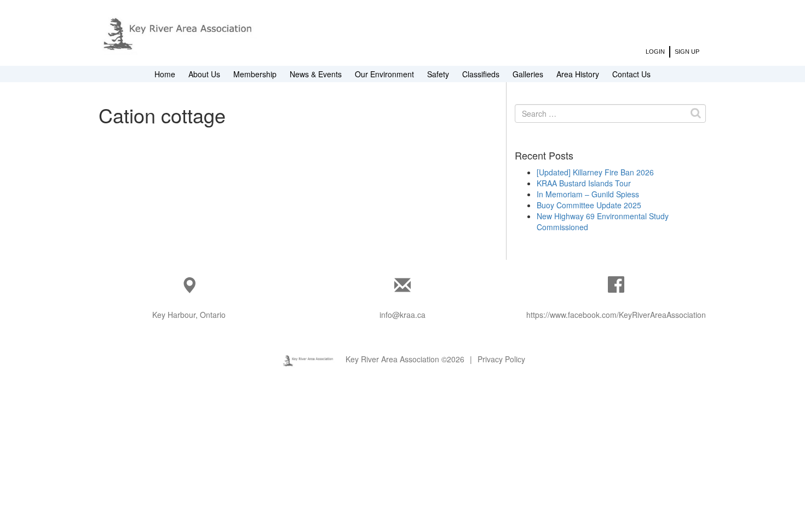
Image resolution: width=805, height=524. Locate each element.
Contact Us (631, 74)
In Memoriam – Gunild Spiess (588, 194)
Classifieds (480, 74)
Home (164, 74)
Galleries (528, 74)
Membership (255, 74)
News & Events (316, 74)
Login (655, 51)
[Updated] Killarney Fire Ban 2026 (595, 172)
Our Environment (384, 74)
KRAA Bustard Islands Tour (584, 183)
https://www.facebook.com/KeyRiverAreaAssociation (616, 314)
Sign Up (687, 51)
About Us (204, 74)
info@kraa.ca (403, 314)
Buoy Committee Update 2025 (589, 205)
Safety (438, 74)
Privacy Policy (501, 359)
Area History (577, 74)
